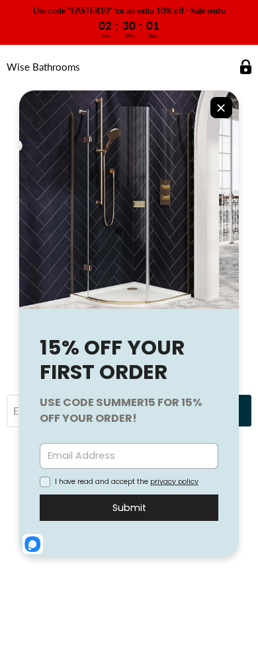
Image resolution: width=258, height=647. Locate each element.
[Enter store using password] (246, 67)
